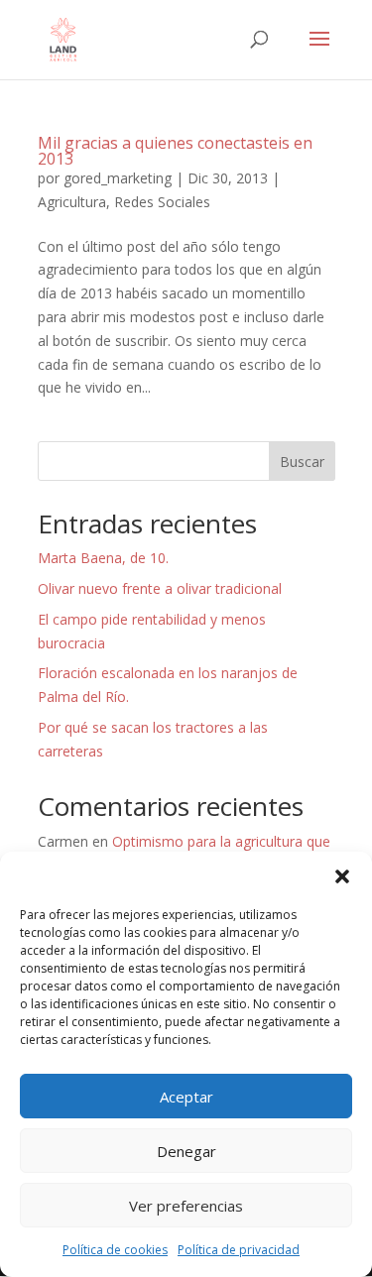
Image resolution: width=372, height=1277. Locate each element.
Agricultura (72, 201)
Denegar (186, 1151)
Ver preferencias (186, 1206)
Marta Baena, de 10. (103, 557)
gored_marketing (117, 178)
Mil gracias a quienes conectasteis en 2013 (175, 151)
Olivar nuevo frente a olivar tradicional (160, 588)
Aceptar (186, 1096)
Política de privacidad (239, 1249)
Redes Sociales (162, 201)
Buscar (302, 461)
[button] (342, 876)
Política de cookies (115, 1249)
